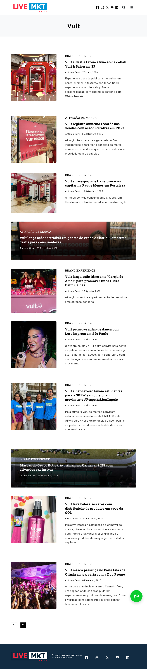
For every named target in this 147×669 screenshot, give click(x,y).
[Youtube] (112, 7)
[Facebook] (97, 7)
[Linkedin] (117, 7)
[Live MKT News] (29, 7)
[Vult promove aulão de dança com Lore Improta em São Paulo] (33, 344)
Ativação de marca (81, 117)
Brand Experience (80, 55)
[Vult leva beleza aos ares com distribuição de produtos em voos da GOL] (33, 519)
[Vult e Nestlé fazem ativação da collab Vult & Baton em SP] (33, 77)
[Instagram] (102, 7)
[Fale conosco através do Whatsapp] (136, 596)
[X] (107, 7)
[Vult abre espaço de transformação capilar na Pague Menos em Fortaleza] (33, 193)
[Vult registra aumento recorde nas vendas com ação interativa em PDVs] (33, 139)
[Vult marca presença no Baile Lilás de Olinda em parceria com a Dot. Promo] (33, 585)
